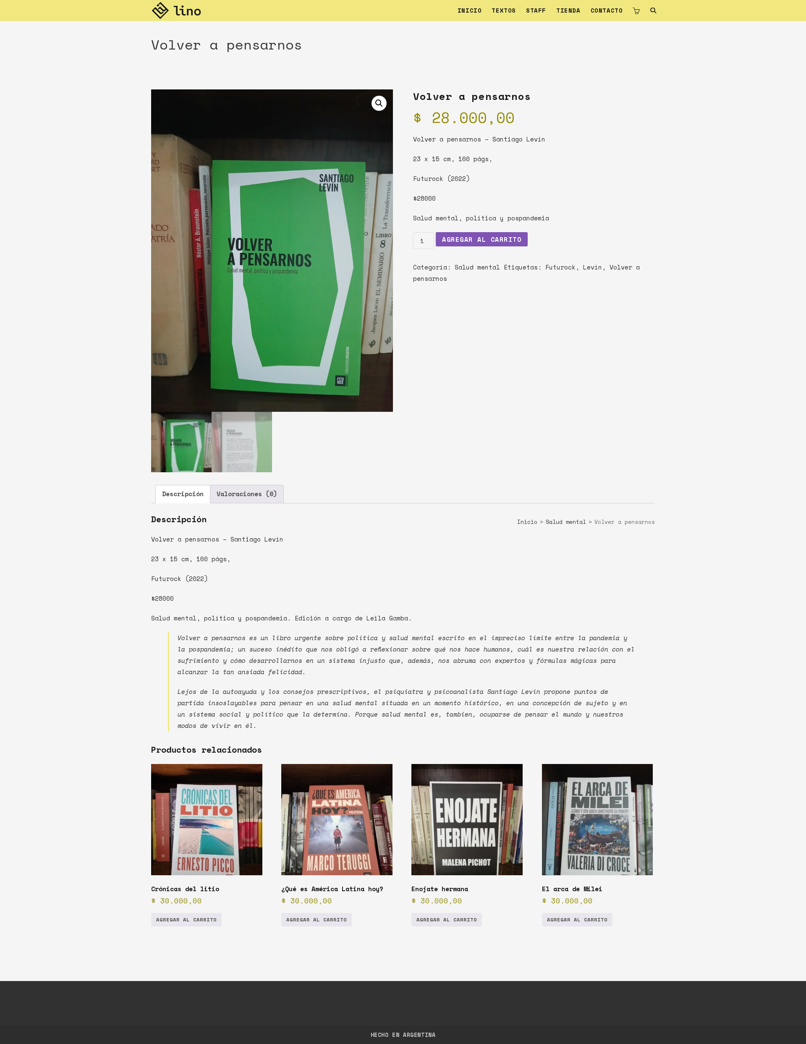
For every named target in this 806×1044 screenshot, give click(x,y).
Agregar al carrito (481, 239)
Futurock (560, 267)
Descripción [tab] (183, 493)
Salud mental (477, 267)
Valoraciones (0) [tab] (247, 493)
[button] (379, 103)
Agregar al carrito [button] (186, 919)
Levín (592, 267)
